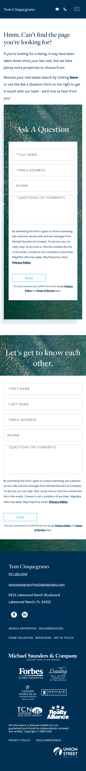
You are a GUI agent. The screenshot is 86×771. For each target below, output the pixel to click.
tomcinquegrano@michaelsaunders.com (37, 585)
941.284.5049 (18, 574)
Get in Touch (64, 638)
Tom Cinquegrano (19, 9)
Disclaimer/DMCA (48, 740)
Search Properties (23, 628)
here (74, 77)
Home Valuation (21, 638)
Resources (44, 638)
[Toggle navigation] (76, 9)
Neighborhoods (51, 628)
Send (29, 278)
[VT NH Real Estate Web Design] (65, 752)
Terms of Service (45, 290)
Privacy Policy (21, 262)
